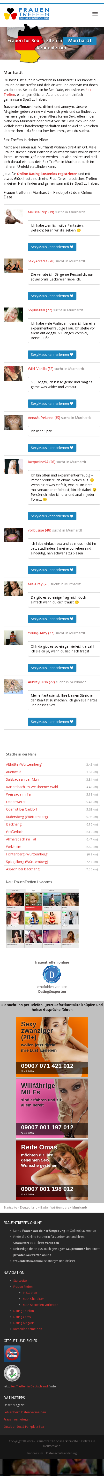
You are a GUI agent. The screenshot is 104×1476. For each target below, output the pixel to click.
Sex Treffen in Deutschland (29, 1386)
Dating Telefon (23, 1311)
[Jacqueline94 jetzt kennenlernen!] (13, 466)
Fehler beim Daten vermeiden (25, 1412)
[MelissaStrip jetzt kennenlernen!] (13, 217)
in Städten (30, 1293)
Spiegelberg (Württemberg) (52, 861)
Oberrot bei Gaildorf (52, 809)
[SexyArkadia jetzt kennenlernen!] (13, 266)
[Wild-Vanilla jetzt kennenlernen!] (13, 373)
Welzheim (52, 846)
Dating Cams (22, 1317)
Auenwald (52, 771)
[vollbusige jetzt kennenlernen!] (13, 535)
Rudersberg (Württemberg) (52, 816)
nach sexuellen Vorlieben (40, 1305)
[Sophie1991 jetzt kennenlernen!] (13, 315)
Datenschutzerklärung (61, 1453)
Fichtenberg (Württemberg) (52, 854)
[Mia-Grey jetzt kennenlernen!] (13, 588)
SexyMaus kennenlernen (50, 247)
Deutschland (28, 1207)
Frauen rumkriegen (17, 1419)
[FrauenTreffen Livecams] (42, 917)
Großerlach (52, 831)
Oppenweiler (52, 801)
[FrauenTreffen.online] (27, 14)
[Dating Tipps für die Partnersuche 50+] (52, 974)
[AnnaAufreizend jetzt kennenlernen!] (13, 422)
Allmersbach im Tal (52, 839)
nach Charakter (33, 1299)
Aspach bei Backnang (52, 869)
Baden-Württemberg (54, 1207)
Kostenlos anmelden (27, 1329)
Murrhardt (77, 212)
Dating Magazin (24, 1323)
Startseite (10, 1207)
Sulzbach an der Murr (52, 779)
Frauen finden (23, 1287)
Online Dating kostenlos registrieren (47, 173)
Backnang (52, 824)
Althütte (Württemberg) (52, 764)
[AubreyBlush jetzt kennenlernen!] (13, 686)
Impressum (35, 1453)
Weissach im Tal (52, 794)
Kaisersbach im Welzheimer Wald (52, 786)
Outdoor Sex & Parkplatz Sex (24, 1427)
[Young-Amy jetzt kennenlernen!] (13, 637)
